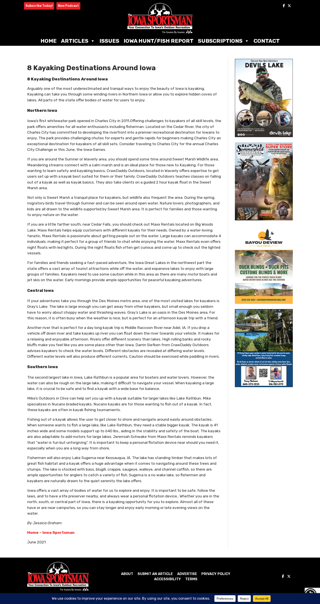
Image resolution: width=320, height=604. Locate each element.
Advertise (187, 574)
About (127, 574)
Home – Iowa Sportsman (50, 532)
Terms (191, 579)
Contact (267, 41)
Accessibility (167, 579)
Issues (109, 41)
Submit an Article (155, 574)
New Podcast (68, 6)
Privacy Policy (215, 574)
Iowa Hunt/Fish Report (159, 41)
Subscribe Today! (39, 6)
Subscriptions (220, 41)
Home (48, 41)
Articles (74, 41)
